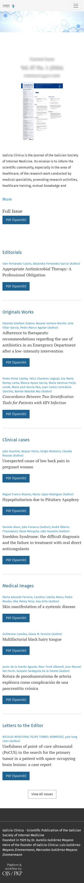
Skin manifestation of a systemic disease (38, 606)
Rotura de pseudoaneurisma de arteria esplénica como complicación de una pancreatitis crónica (36, 682)
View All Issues (42, 794)
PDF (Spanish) (16, 220)
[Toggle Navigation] (76, 6)
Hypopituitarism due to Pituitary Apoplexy (40, 499)
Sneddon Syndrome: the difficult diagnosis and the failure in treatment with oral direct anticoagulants (41, 542)
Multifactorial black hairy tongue (32, 639)
